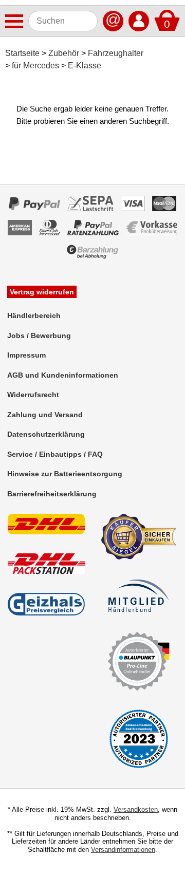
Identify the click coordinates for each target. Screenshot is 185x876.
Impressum (26, 355)
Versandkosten (136, 809)
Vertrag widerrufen (42, 292)
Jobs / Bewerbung (39, 335)
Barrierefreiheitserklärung (52, 494)
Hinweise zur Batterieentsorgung (64, 474)
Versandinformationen (123, 849)
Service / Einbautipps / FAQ (55, 454)
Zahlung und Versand (45, 415)
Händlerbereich (34, 315)
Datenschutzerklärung (46, 434)
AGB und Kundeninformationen (62, 375)
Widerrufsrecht (33, 394)
